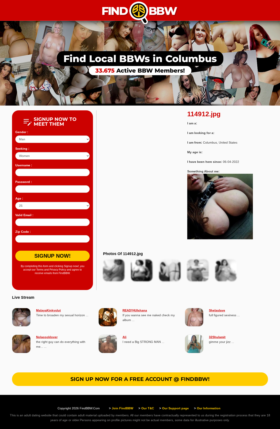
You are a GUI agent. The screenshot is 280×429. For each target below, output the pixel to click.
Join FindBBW (122, 408)
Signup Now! (52, 256)
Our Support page (175, 408)
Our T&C (147, 408)
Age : (19, 198)
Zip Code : (23, 231)
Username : (23, 165)
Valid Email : (24, 215)
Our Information (208, 408)
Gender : (21, 132)
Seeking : (22, 148)
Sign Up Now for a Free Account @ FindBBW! (140, 379)
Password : (23, 182)
